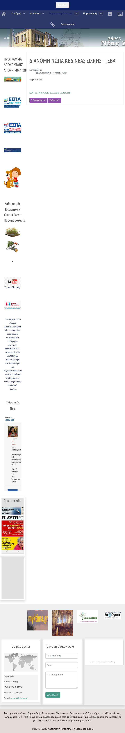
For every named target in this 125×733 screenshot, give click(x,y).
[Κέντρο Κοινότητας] (12, 305)
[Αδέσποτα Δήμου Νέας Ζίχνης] (12, 177)
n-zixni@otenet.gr (19, 698)
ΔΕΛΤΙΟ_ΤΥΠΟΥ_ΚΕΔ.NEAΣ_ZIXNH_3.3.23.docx (50, 93)
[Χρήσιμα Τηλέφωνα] (110, 14)
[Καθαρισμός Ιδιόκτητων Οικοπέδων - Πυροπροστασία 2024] (12, 232)
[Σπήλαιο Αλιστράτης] (62, 623)
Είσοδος (62, 5)
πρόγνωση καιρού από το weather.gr (102, 662)
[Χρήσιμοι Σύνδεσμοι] (53, 24)
